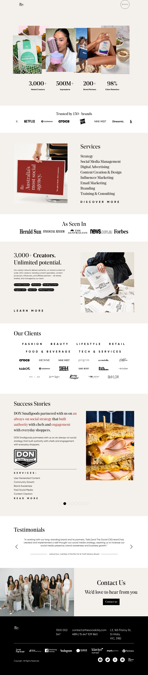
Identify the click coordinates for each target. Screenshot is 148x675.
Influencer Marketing (96, 178)
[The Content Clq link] (131, 659)
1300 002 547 (62, 632)
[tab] (32, 344)
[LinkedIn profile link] (122, 659)
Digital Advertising (94, 167)
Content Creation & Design (101, 172)
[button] (125, 4)
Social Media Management (100, 162)
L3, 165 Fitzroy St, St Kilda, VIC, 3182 (120, 634)
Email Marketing (93, 183)
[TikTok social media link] (107, 659)
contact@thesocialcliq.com (89, 630)
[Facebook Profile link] (100, 659)
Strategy (86, 156)
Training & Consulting (97, 194)
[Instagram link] (115, 659)
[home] (25, 4)
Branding (87, 188)
